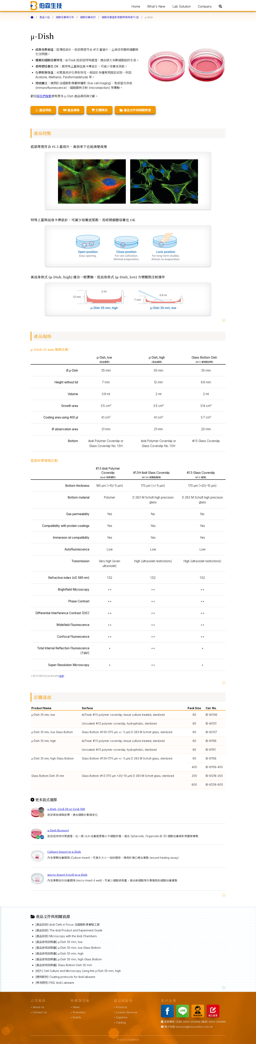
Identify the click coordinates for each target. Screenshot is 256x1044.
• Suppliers (121, 1017)
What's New (156, 6)
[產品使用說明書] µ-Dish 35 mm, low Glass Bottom (68, 947)
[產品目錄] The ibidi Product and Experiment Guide (68, 930)
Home (135, 6)
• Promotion (78, 1012)
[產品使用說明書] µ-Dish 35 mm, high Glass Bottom (68, 959)
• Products (120, 1007)
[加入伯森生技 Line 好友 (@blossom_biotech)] (183, 1016)
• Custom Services (125, 1012)
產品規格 (73, 110)
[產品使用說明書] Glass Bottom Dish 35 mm (63, 965)
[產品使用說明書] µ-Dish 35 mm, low (58, 942)
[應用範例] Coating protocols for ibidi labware (65, 977)
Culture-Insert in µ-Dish (64, 852)
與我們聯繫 (44, 96)
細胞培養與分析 (65, 17)
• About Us (37, 1007)
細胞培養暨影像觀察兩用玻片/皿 (120, 17)
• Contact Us (39, 1012)
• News (75, 1007)
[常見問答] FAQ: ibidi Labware (54, 982)
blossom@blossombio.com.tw (194, 1026)
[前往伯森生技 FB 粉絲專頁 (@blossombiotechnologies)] (168, 1016)
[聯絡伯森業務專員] (198, 1016)
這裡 (61, 676)
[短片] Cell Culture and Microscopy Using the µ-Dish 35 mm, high (78, 971)
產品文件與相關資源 (137, 110)
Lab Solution (181, 6)
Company (205, 6)
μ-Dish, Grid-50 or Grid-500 (66, 809)
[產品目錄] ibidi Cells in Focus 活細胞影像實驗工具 (67, 924)
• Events (76, 1017)
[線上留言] (214, 1016)
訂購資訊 (101, 110)
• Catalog (120, 1022)
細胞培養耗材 (88, 17)
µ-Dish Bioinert (58, 830)
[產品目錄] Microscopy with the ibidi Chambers (66, 936)
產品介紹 (44, 17)
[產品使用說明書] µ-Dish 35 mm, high (59, 953)
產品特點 (44, 110)
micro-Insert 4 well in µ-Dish (67, 874)
